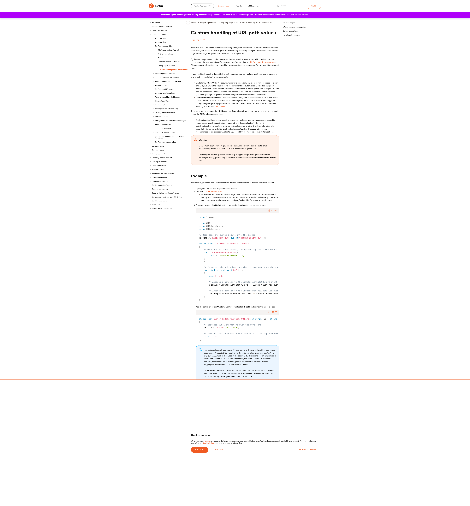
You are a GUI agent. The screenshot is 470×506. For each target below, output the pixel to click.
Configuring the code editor (165, 142)
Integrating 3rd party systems (163, 173)
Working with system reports (165, 132)
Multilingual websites (159, 162)
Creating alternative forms (165, 113)
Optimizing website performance (167, 77)
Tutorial (239, 6)
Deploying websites (159, 154)
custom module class (213, 191)
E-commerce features (160, 181)
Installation (156, 23)
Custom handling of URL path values (173, 70)
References (156, 205)
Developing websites (159, 30)
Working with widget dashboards (167, 97)
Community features (160, 189)
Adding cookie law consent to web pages (170, 120)
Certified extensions (159, 201)
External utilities (158, 169)
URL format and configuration (169, 50)
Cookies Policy (208, 443)
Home (193, 23)
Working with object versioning (166, 109)
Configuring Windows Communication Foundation (169, 137)
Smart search (219, 106)
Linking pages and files (166, 66)
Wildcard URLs (163, 58)
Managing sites (160, 38)
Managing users (158, 146)
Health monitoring (161, 117)
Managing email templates (165, 93)
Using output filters (162, 101)
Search (314, 6)
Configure (219, 450)
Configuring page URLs (163, 46)
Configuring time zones (163, 105)
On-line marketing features (162, 185)
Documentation (224, 6)
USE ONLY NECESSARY (307, 450)
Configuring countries (163, 128)
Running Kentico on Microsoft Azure (165, 193)
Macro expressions (159, 166)
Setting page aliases (165, 54)
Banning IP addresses (163, 124)
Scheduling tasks (161, 85)
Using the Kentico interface (162, 26)
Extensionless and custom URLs (169, 62)
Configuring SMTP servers (164, 89)
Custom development (160, 177)
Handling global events (291, 35)
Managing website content (162, 158)
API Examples (253, 6)
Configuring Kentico (159, 34)
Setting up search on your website (168, 81)
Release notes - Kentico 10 (162, 209)
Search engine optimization (165, 73)
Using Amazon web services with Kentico (167, 197)
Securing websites (158, 150)
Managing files (160, 42)
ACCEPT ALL (200, 450)
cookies (208, 441)
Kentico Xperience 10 (202, 6)
